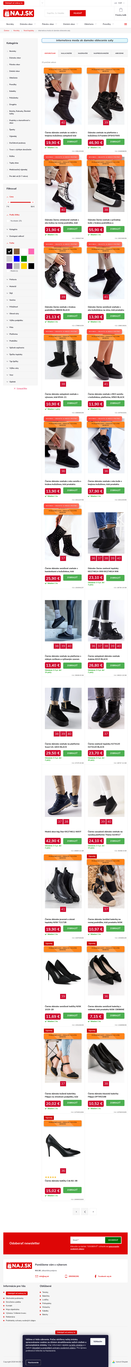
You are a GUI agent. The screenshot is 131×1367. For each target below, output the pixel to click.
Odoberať (113, 1240)
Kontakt (9, 1305)
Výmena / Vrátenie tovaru (16, 1313)
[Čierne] (31, 266)
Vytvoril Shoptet (122, 1362)
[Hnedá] (17, 251)
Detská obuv (14, 71)
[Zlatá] (24, 266)
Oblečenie (13, 78)
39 (106, 122)
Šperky (12, 129)
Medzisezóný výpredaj (18, 169)
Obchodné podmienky (14, 1298)
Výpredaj (13, 136)
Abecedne (119, 53)
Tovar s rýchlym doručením (20, 149)
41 (106, 297)
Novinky (12, 51)
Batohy (45, 1315)
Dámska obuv (15, 58)
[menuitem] (10, 24)
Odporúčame (50, 53)
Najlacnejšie (66, 53)
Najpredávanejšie (101, 53)
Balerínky (46, 1296)
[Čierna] (9, 251)
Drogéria (13, 104)
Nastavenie (33, 1362)
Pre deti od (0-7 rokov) (18, 176)
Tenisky (45, 1292)
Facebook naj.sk (104, 1276)
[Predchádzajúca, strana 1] (84, 1211)
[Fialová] (9, 266)
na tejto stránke (76, 1345)
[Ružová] (31, 251)
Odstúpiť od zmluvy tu (14, 3)
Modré (14, 271)
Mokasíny (46, 1307)
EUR (120, 3)
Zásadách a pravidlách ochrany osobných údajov (54, 1347)
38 (106, 210)
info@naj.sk (44, 1276)
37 (63, 558)
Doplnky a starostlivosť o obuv (19, 121)
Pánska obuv (14, 64)
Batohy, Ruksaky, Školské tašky (19, 112)
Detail (72, 142)
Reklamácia (10, 1317)
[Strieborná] (17, 266)
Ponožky (12, 84)
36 (63, 471)
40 (63, 122)
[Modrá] (17, 259)
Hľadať (78, 13)
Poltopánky (46, 1303)
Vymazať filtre (22, 388)
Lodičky (45, 1300)
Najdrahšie (83, 53)
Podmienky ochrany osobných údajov (21, 1320)
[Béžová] (31, 259)
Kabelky (12, 91)
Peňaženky (13, 98)
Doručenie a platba (13, 1302)
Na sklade (16, 221)
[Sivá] (9, 259)
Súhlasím (98, 1341)
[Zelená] (24, 259)
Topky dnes (14, 163)
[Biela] (24, 251)
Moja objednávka (12, 1309)
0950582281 (74, 1276)
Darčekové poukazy (17, 143)
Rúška (12, 156)
